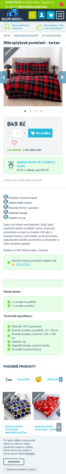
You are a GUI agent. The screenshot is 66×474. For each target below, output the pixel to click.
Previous (2, 26)
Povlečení (23, 379)
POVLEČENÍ (23, 264)
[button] (24, 133)
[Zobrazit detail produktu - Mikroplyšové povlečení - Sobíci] (47, 407)
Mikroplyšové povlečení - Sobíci (46, 428)
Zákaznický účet (42, 18)
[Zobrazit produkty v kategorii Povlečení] (8, 379)
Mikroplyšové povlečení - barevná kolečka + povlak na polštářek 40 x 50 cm (16, 429)
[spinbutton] (17, 133)
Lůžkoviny (53, 379)
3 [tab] (35, 110)
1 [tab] (25, 110)
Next (63, 26)
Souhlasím (14, 461)
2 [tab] (30, 110)
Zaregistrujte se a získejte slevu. (36, 164)
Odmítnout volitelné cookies (21, 469)
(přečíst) (30, 453)
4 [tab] (41, 110)
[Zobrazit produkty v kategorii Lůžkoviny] (38, 379)
